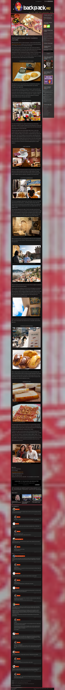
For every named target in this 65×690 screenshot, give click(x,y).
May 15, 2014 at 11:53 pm (38, 671)
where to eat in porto (32, 489)
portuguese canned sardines (17, 489)
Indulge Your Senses (45, 12)
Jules (16, 666)
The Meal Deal (30, 36)
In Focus (40, 688)
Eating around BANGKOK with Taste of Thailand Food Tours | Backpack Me (24, 683)
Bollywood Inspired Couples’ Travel (48, 95)
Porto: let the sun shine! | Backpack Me (20, 553)
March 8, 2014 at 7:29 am (38, 536)
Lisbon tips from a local (47, 35)
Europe (19, 36)
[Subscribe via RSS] (45, 27)
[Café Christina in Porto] (26, 157)
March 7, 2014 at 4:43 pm (38, 514)
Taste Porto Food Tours (16, 44)
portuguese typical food (32, 489)
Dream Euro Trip (46, 106)
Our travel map (37, 688)
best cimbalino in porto (16, 487)
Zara (33, 36)
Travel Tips (51, 12)
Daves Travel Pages (18, 539)
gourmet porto (28, 488)
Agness (16, 604)
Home (29, 12)
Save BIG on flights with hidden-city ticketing (48, 38)
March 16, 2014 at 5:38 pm (38, 585)
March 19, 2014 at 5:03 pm (38, 656)
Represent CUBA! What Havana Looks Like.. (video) (48, 92)
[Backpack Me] (32, 7)
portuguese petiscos (25, 489)
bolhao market (35, 487)
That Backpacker (46, 111)
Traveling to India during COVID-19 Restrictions (48, 33)
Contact (35, 689)
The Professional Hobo (47, 112)
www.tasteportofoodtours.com (17, 472)
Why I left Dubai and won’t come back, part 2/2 (48, 99)
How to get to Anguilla (47, 40)
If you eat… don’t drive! (50, 90)
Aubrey (16, 587)
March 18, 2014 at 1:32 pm (38, 601)
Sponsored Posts (25, 36)
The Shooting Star (46, 113)
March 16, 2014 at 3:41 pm (38, 577)
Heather (16, 509)
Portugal (21, 36)
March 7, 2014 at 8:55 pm (38, 544)
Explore (40, 12)
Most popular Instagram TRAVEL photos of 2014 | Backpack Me (23, 680)
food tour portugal (16, 488)
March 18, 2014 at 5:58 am (38, 639)
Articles (47, 688)
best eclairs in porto (23, 487)
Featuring (36, 12)
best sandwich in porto (30, 487)
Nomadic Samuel (46, 110)
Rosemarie (17, 573)
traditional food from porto (18, 489)
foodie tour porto (22, 488)
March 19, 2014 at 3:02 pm (38, 649)
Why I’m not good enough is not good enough (48, 36)
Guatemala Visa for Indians (48, 101)
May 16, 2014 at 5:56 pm (38, 679)
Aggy (16, 633)
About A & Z (48, 96)
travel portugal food (25, 489)
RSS (46, 1)
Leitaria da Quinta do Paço (33, 488)
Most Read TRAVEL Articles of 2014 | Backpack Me (21, 682)
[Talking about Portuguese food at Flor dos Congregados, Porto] (26, 188)
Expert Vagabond (46, 107)
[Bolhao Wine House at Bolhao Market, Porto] (26, 111)
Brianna (16, 652)
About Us (32, 12)
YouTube (45, 1)
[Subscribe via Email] (48, 27)
